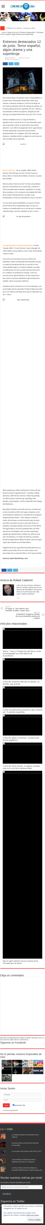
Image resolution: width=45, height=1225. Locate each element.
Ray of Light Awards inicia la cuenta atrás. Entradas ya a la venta (20, 962)
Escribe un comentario (12, 59)
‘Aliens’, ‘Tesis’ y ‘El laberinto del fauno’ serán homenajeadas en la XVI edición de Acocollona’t (22, 653)
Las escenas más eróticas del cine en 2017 (27, 1151)
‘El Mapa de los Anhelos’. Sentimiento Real (20, 28)
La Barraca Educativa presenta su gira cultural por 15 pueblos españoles (22, 711)
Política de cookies (32, 1215)
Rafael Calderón (10, 58)
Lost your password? (10, 1110)
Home (4, 32)
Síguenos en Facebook (13, 1042)
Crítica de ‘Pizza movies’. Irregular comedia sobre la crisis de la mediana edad (21, 767)
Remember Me (19, 1105)
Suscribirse (7, 1194)
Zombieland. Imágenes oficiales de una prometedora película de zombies (28, 615)
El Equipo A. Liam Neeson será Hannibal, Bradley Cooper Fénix (17, 609)
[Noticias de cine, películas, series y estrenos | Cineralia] (22, 6)
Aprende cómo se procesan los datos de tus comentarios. (22, 1039)
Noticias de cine (13, 32)
